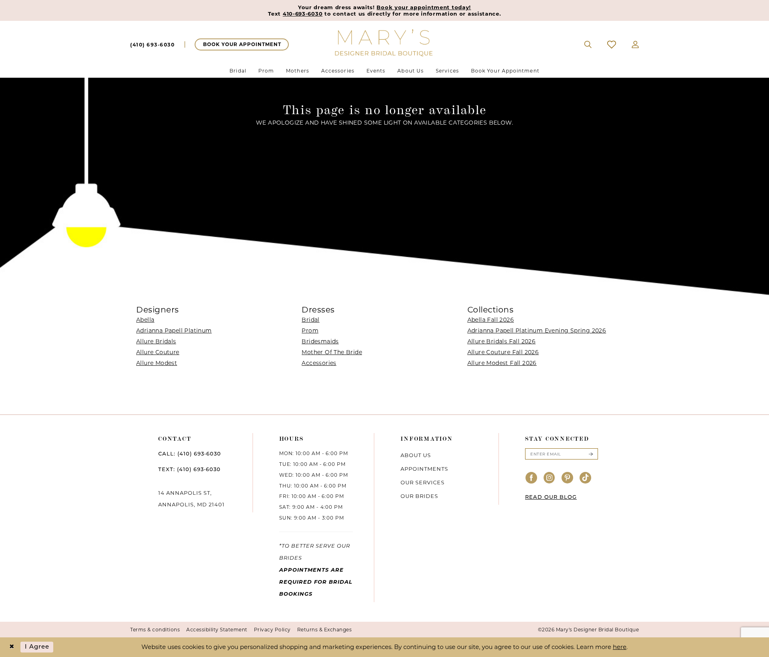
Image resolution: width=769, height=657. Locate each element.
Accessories (319, 363)
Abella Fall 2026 (490, 319)
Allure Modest (156, 363)
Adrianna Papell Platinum (174, 330)
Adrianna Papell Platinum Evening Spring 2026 (536, 330)
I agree (37, 647)
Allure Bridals (156, 341)
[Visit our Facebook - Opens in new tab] (531, 478)
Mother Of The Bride (332, 352)
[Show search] (588, 44)
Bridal (310, 319)
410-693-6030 (302, 13)
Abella (145, 319)
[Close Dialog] (12, 647)
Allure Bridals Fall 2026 (501, 341)
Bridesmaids (320, 341)
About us (416, 455)
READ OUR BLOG (551, 497)
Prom (310, 330)
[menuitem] (152, 44)
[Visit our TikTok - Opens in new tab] (585, 478)
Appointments (424, 469)
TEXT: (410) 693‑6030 (189, 469)
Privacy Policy (272, 630)
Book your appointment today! (423, 7)
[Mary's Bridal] (384, 42)
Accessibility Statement (217, 630)
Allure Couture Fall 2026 (503, 352)
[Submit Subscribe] (591, 453)
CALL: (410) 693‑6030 (189, 454)
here (619, 647)
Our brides (419, 496)
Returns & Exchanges (324, 630)
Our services (423, 482)
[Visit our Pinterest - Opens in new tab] (567, 478)
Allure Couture (157, 352)
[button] (635, 44)
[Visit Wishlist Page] (612, 44)
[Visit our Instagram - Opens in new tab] (549, 478)
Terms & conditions (155, 630)
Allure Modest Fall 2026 (502, 363)
